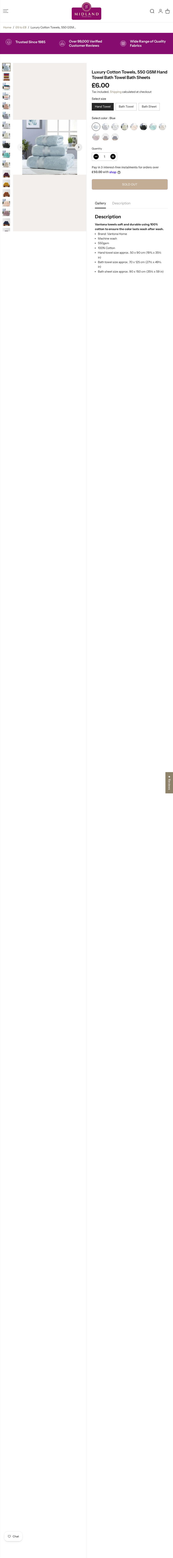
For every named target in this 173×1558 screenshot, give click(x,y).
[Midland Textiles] (86, 11)
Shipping (116, 92)
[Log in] (160, 11)
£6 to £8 (21, 27)
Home (7, 27)
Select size (99, 99)
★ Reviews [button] (169, 782)
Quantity (97, 148)
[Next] (78, 147)
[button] (5, 11)
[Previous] (20, 147)
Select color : (103, 118)
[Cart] (167, 11)
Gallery (100, 203)
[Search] (152, 11)
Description (121, 203)
